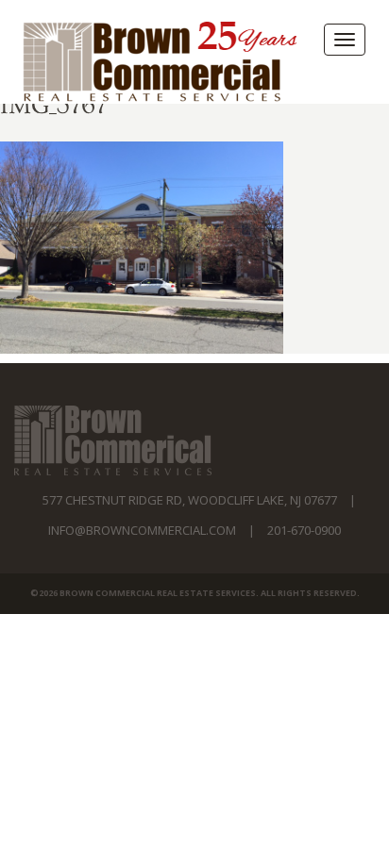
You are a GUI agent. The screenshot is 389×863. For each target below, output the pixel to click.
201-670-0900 (304, 530)
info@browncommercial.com (142, 530)
